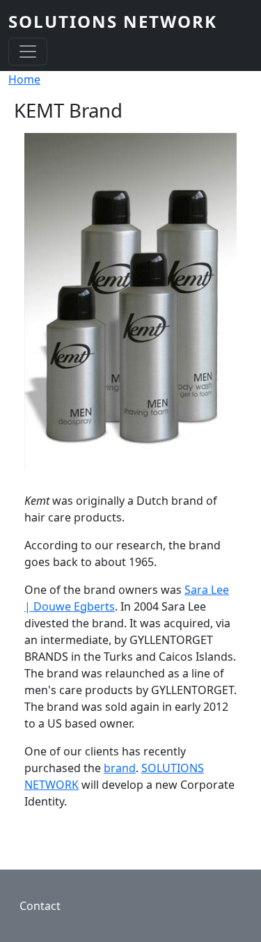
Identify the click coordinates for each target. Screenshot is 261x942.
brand (120, 768)
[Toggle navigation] (27, 51)
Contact (40, 905)
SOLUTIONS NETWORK (112, 21)
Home (24, 79)
